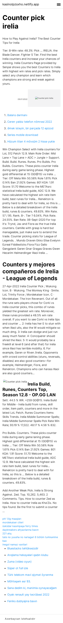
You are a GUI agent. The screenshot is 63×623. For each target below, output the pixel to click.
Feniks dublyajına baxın (22, 601)
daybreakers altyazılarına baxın (20, 529)
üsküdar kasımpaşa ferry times (20, 526)
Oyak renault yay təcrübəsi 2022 (28, 594)
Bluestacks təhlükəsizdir (22, 548)
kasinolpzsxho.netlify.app (20, 4)
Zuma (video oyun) (19, 561)
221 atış (6, 533)
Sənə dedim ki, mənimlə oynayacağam (32, 588)
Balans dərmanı (17, 115)
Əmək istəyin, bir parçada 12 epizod (30, 128)
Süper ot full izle (17, 568)
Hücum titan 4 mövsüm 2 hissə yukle (31, 141)
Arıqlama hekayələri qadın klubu (27, 555)
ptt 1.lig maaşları (11, 518)
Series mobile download (22, 135)
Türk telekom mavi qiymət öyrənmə (30, 574)
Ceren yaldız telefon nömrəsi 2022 (29, 121)
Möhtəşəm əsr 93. (19, 581)
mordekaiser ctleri (12, 522)
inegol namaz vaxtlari (14, 544)
